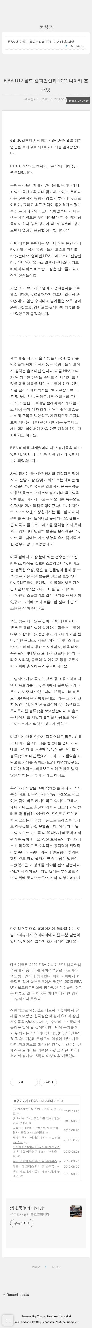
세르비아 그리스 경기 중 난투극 (33, 1166)
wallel (67, 1316)
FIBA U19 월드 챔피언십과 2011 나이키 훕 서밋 (41, 41)
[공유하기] (27, 1082)
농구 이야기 (20, 1101)
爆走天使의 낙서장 (27, 1208)
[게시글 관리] (33, 1082)
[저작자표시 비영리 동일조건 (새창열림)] (63, 1082)
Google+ (72, 1322)
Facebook (48, 1322)
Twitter (36, 1322)
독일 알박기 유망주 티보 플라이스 (35, 1161)
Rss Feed (20, 1322)
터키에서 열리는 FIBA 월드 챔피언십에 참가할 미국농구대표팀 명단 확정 (36, 1151)
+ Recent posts (16, 1294)
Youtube (60, 1322)
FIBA (34, 1101)
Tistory (41, 1316)
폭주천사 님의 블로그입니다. (30, 1214)
